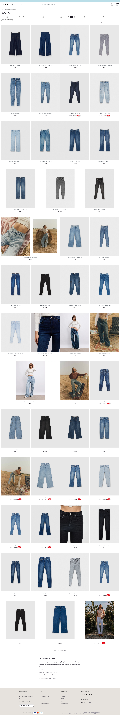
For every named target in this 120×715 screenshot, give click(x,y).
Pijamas (93, 17)
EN (90, 702)
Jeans (71, 17)
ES (85, 702)
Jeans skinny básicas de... (104, 305)
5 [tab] (5, 26)
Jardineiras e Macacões (7, 19)
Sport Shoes (43, 681)
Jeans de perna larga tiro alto (75, 257)
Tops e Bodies (65, 17)
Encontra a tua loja (27, 705)
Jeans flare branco (99, 641)
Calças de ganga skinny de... (74, 545)
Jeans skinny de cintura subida (15, 353)
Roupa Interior (33, 17)
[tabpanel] (15, 44)
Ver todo (4, 17)
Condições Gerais (87, 713)
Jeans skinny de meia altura (15, 593)
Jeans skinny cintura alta (104, 593)
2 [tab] (32, 26)
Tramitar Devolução (45, 703)
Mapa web (98, 713)
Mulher (13, 4)
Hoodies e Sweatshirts (55, 17)
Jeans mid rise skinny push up (45, 113)
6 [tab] (35, 26)
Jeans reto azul (74, 497)
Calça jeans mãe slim (75, 161)
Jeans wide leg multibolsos (30, 257)
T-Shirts (10, 17)
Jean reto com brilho (60, 641)
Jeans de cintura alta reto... (15, 161)
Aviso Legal (93, 713)
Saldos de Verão (64, 703)
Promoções (43, 701)
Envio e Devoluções (45, 696)
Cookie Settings (80, 713)
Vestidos (16, 17)
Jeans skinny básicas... (15, 113)
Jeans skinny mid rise (16, 305)
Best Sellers (100, 17)
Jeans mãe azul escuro (104, 449)
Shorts (40, 17)
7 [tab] (6, 26)
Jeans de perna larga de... (30, 401)
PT (87, 702)
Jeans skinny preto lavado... (60, 209)
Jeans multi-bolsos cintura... (15, 449)
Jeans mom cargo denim (75, 305)
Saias (26, 17)
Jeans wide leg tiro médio (45, 497)
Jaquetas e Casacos (79, 17)
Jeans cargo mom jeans (104, 113)
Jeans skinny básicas (75, 113)
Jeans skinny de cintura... (104, 257)
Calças (21, 17)
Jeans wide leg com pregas (45, 65)
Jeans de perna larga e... (75, 353)
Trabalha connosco (65, 698)
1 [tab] (2, 26)
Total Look (107, 17)
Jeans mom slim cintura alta (45, 161)
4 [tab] (4, 26)
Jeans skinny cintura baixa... (74, 65)
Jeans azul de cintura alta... (20, 209)
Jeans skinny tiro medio (15, 545)
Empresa (63, 696)
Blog (62, 701)
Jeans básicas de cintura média (45, 353)
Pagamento (43, 698)
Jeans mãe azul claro (104, 497)
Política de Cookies (73, 713)
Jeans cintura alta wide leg (75, 449)
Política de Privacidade (65, 713)
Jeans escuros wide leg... (15, 65)
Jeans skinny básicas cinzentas (104, 65)
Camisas (46, 17)
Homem (20, 4)
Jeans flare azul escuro (45, 545)
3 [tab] (3, 26)
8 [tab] (7, 553)
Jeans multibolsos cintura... (45, 449)
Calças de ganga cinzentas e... (75, 593)
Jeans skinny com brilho (104, 401)
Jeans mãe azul (15, 497)
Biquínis (88, 17)
